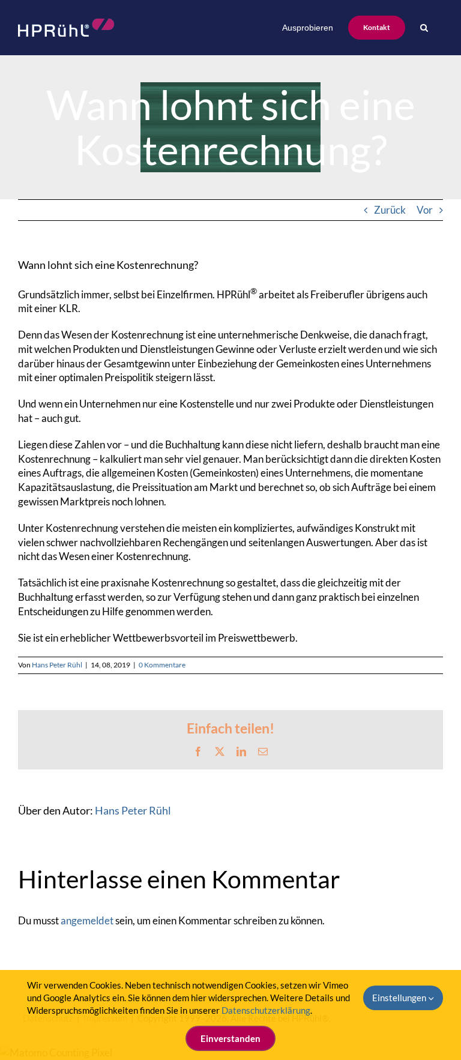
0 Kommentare (162, 664)
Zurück (390, 209)
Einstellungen (400, 997)
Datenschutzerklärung (265, 1010)
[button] (424, 27)
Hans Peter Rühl (57, 664)
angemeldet (87, 920)
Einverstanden (230, 1038)
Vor (425, 209)
